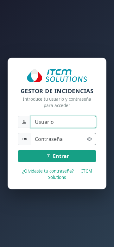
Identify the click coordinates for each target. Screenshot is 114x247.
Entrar (60, 156)
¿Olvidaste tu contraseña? (48, 171)
